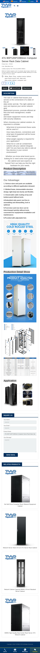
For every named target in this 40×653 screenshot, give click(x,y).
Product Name (7, 431)
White (6, 76)
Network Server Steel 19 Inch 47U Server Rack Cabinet (20, 547)
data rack (23, 78)
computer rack (21, 80)
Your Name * (7, 419)
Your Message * (8, 437)
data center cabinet (11, 80)
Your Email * (7, 425)
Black (10, 76)
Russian (24, 1)
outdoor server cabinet (24, 76)
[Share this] (4, 83)
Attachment (27, 88)
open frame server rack (12, 78)
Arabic (32, 1)
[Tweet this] (8, 83)
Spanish (15, 1)
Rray (14, 76)
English (7, 1)
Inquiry (5, 88)
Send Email (16, 88)
